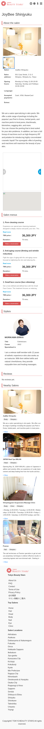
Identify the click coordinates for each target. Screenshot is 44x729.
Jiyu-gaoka (12, 656)
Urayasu (11, 707)
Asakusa (11, 637)
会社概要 (12, 595)
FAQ (10, 583)
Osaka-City (12, 683)
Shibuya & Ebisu (15, 695)
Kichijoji (11, 662)
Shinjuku (11, 698)
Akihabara (12, 634)
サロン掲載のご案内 (16, 598)
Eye (10, 623)
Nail (10, 620)
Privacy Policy (14, 592)
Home (10, 608)
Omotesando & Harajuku (18, 680)
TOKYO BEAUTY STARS (23, 721)
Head (10, 614)
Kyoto (10, 668)
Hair (10, 611)
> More (5, 432)
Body (10, 617)
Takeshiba (12, 704)
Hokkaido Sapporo (15, 649)
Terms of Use (13, 589)
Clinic (10, 626)
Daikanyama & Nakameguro (19, 641)
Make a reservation (11, 244)
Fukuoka (11, 643)
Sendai (11, 692)
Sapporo (11, 689)
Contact (11, 586)
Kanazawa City (14, 659)
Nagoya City (13, 674)
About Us (12, 580)
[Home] (12, 4)
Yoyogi (11, 710)
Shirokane (12, 701)
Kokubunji (12, 665)
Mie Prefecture (14, 671)
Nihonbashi (12, 677)
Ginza (10, 647)
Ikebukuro (12, 653)
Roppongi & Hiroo (15, 686)
